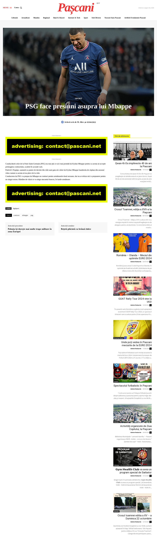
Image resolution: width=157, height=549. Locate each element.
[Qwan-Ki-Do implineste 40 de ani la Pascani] (132, 150)
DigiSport (16, 208)
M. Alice (80, 122)
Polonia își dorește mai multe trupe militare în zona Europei (30, 230)
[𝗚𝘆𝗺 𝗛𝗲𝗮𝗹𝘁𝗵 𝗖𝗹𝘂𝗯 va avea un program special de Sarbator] (132, 456)
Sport (78, 98)
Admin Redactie (136, 170)
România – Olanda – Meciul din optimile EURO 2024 (134, 257)
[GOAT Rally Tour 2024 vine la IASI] (132, 286)
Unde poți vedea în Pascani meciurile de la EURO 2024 (136, 344)
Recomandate (118, 205)
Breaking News (118, 338)
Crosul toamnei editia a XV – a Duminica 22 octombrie (135, 517)
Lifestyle (116, 465)
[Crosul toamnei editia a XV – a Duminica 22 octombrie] (132, 502)
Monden (116, 159)
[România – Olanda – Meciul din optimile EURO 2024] (132, 242)
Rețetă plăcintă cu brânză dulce (76, 229)
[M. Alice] (62, 122)
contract (16, 215)
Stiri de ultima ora (122, 136)
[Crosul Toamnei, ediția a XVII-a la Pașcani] (132, 196)
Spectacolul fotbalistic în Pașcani (133, 385)
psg (32, 215)
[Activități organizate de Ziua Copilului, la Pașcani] (132, 413)
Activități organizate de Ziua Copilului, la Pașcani (136, 428)
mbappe (25, 215)
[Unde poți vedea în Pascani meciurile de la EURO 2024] (132, 329)
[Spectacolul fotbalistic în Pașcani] (132, 373)
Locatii (116, 251)
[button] (18, 7)
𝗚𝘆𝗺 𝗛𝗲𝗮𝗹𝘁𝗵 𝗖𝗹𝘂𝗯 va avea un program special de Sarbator (134, 471)
